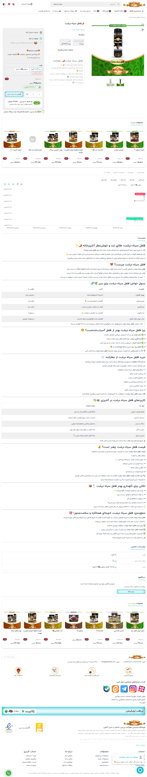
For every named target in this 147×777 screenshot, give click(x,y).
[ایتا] (115, 689)
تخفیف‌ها (105, 762)
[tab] (140, 172)
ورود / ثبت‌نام (31, 756)
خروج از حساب (31, 765)
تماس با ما (68, 759)
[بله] (106, 689)
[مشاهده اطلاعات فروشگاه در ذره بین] (24, 728)
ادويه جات (75, 30)
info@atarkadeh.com (108, 662)
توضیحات (130, 172)
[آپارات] (141, 689)
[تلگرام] (124, 689)
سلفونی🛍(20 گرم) (22, 69)
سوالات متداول (67, 765)
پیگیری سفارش (30, 759)
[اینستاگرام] (133, 689)
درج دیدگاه (131, 592)
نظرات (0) (107, 172)
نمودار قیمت (140, 172)
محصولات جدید (103, 759)
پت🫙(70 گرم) (36, 69)
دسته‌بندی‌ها (104, 765)
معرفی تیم (68, 756)
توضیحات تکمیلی (118, 172)
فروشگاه (142, 17)
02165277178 (137, 662)
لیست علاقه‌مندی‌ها (29, 762)
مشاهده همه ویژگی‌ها (65, 50)
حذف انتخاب (37, 73)
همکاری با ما (68, 762)
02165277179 (127, 662)
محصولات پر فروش (102, 756)
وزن (40, 65)
